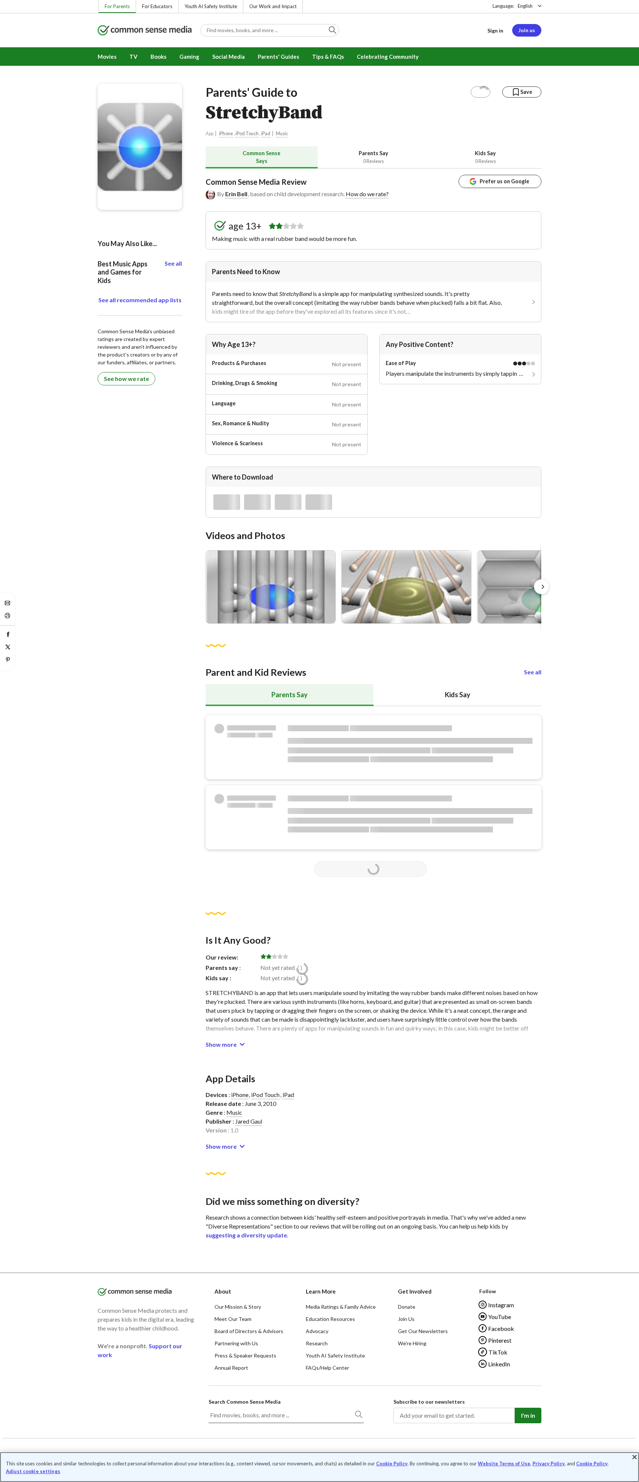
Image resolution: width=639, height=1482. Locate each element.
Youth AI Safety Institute (211, 6)
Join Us (406, 1319)
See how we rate (126, 378)
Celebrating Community (388, 56)
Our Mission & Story (237, 1307)
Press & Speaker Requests (245, 1355)
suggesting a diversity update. (247, 1235)
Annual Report (231, 1368)
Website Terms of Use (504, 1463)
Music (282, 133)
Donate (406, 1307)
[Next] (541, 586)
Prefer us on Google (504, 181)
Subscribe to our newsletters (429, 1401)
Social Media (228, 56)
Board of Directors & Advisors (248, 1331)
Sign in (495, 30)
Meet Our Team (232, 1319)
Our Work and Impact (273, 6)
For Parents (117, 6)
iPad (265, 133)
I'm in (528, 1415)
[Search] (358, 1415)
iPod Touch (247, 133)
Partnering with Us (236, 1343)
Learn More (321, 1291)
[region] (319, 1467)
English (525, 6)
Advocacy (317, 1331)
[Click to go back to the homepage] (145, 31)
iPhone (226, 133)
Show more (221, 1044)
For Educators (157, 6)
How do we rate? (367, 193)
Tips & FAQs (328, 56)
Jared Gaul (248, 1121)
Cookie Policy (392, 1463)
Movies (107, 56)
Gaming (189, 56)
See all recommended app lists (140, 299)
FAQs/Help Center (327, 1368)
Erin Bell (236, 193)
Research (317, 1343)
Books (158, 56)
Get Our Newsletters (423, 1331)
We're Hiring (412, 1343)
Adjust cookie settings (33, 1471)
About (222, 1291)
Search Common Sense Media (245, 1401)
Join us (526, 30)
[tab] (262, 157)
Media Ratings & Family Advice (341, 1307)
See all (532, 671)
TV (133, 56)
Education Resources (330, 1319)
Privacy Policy (548, 1463)
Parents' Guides (278, 56)
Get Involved (415, 1291)
